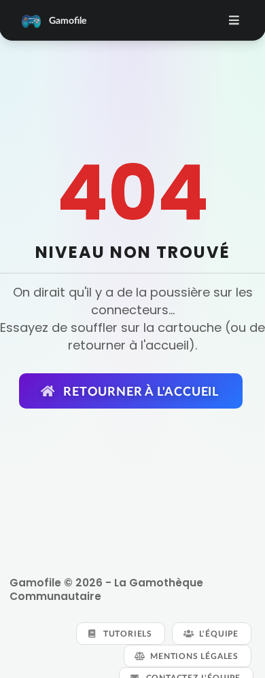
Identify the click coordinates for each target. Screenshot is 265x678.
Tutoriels (126, 633)
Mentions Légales (192, 656)
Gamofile (67, 20)
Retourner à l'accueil (139, 390)
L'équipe (217, 633)
